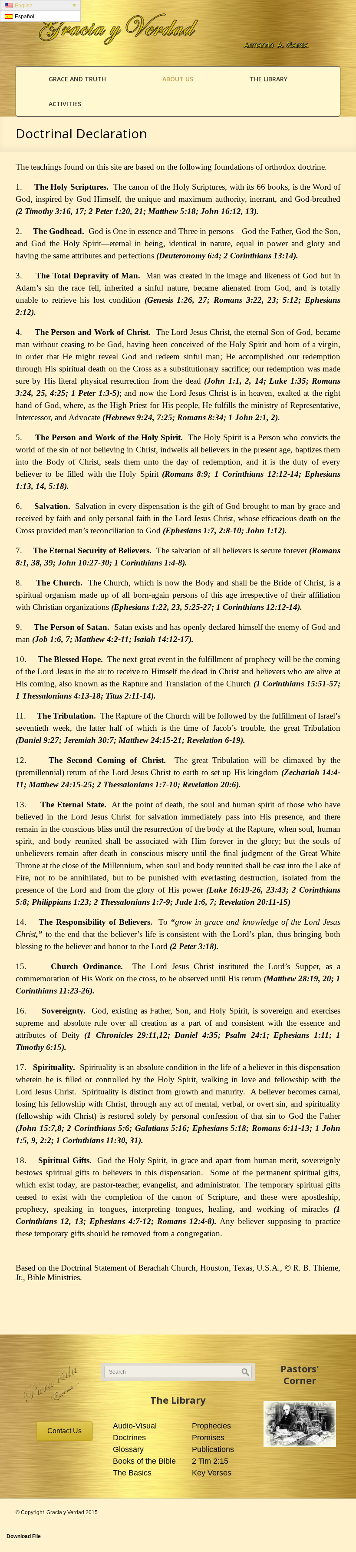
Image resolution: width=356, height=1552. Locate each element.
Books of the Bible (144, 1461)
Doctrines (129, 1437)
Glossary (128, 1449)
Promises (208, 1437)
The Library (268, 79)
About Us (177, 79)
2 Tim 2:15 (210, 1461)
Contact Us (64, 1431)
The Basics (132, 1472)
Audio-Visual (135, 1426)
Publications (213, 1449)
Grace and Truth (77, 79)
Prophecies (211, 1426)
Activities (65, 104)
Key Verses (211, 1472)
